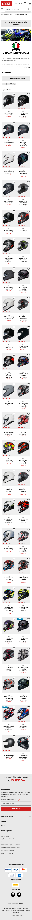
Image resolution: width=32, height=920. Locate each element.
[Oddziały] (15, 3)
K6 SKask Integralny (9, 201)
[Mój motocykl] (20, 3)
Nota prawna (5, 836)
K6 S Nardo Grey (9, 403)
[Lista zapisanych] (25, 3)
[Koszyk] (29, 3)
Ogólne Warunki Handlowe (8, 839)
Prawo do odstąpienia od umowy (10, 845)
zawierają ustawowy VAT (18, 908)
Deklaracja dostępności (7, 850)
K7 (8, 346)
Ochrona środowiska (7, 853)
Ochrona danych (6, 842)
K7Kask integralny (8, 230)
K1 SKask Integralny (9, 113)
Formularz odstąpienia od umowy (10, 847)
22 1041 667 (18, 780)
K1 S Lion (23, 432)
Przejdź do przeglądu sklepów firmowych (17, 23)
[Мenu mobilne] (2, 9)
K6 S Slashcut (23, 230)
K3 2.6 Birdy (9, 460)
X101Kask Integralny (8, 755)
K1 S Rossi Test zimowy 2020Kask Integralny (8, 608)
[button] (29, 9)
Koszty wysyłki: (6, 910)
